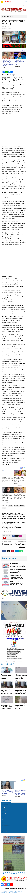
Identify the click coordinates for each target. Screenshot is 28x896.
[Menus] (26, 1)
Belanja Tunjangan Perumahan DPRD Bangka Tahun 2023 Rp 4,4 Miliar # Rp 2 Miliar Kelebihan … (6, 706)
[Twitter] (17, 536)
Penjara (22, 505)
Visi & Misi (14, 894)
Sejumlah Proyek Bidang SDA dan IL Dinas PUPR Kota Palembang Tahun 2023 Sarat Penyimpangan (21, 706)
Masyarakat (5, 832)
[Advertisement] (14, 130)
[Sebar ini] (4, 551)
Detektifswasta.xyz (8, 75)
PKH (4, 508)
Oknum (16, 505)
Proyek (3, 816)
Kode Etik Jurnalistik (13, 892)
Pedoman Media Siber (5, 894)
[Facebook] (13, 536)
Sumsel (4, 810)
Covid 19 (4, 807)
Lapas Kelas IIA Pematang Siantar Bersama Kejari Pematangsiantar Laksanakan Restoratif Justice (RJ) (13, 527)
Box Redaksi (4, 891)
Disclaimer (11, 891)
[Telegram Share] (17, 551)
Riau (3, 820)
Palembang (5, 804)
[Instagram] (20, 536)
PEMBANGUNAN (6, 826)
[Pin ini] (12, 551)
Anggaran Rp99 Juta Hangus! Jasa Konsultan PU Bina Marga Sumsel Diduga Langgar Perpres (21, 677)
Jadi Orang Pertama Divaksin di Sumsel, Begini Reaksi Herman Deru (21, 544)
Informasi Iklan (4, 892)
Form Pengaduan (18, 891)
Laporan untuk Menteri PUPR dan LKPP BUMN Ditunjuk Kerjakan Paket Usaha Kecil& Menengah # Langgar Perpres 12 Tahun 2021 (13, 515)
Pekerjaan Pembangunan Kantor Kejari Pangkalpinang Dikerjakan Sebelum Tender (20, 692)
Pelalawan (4, 829)
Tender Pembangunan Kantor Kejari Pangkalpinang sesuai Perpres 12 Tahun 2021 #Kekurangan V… (6, 692)
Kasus (3, 823)
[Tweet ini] (8, 551)
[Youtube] (4, 538)
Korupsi (4, 813)
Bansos (10, 505)
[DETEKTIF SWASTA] (7, 2)
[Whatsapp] (21, 551)
